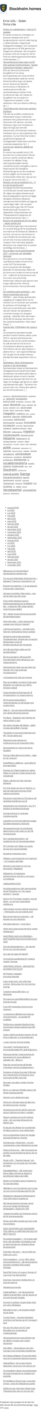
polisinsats (33, 444)
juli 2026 (11, 510)
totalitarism (18, 483)
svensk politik (11, 474)
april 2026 (11, 518)
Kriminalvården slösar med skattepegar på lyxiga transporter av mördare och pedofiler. (20, 1373)
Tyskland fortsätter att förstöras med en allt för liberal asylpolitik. (20, 1215)
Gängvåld (6, 410)
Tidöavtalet (25, 480)
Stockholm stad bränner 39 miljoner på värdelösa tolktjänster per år (19, 799)
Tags (36, 1405)
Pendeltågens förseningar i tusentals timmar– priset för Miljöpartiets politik (19, 1382)
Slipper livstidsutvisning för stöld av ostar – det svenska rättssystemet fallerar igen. (18, 1120)
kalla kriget (16, 416)
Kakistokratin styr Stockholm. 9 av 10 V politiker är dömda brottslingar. (19, 807)
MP (29, 438)
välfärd (18, 486)
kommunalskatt (8, 420)
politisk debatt (16, 448)
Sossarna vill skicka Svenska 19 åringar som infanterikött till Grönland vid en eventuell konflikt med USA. (19, 1075)
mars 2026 (11, 521)
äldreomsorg (6, 493)
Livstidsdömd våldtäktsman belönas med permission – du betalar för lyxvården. (18, 1017)
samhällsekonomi (8, 457)
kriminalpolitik (9, 425)
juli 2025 (11, 543)
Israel (27, 414)
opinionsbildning (8, 444)
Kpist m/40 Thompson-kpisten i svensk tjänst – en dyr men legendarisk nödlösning (20, 901)
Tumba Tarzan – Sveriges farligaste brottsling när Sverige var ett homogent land (20, 1320)
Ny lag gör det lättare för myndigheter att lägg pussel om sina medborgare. (19, 1129)
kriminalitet (30, 422)
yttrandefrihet (29, 490)
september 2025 (14, 537)
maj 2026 (11, 515)
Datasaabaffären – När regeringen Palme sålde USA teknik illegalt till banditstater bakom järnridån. (17, 1173)
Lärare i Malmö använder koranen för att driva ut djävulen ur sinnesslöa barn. (20, 1036)
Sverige (25, 474)
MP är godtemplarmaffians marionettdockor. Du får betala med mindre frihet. (18, 703)
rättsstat (33, 451)
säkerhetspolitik (8, 480)
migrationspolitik (11, 434)
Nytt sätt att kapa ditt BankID (15, 954)
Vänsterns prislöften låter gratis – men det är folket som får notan (19, 594)
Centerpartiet (27, 401)
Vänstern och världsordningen (16, 1097)
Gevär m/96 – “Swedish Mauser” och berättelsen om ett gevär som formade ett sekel (19, 1163)
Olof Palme (21, 441)
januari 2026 (12, 526)
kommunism (19, 419)
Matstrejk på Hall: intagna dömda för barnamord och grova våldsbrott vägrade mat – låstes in (18, 1057)
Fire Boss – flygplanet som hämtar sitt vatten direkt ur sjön (19, 719)
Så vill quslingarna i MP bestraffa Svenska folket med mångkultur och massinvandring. (18, 660)
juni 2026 (11, 513)
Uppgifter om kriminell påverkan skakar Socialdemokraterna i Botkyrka (19, 822)
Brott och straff (9, 401)
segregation (27, 457)
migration (29, 431)
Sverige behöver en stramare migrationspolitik (15, 814)
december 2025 (14, 529)
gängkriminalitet (26, 407)
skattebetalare (8, 460)
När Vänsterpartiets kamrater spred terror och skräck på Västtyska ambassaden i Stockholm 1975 (18, 1206)
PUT (31, 448)
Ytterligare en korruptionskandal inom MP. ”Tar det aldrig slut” (19, 734)
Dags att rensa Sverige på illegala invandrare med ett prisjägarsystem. (18, 1066)
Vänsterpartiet (12, 490)
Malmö (30, 428)
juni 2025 (11, 546)
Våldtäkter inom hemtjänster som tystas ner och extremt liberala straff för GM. (20, 1189)
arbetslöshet (32, 396)
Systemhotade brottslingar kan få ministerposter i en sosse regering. (18, 694)
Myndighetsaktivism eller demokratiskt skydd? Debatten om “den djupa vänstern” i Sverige (19, 891)
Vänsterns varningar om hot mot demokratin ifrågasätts (17, 867)
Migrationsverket (27, 435)
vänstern (24, 487)
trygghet (27, 483)
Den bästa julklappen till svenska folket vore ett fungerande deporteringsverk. (20, 1357)
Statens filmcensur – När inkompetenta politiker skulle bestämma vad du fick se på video (20, 1153)
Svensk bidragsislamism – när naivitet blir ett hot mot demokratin (19, 948)
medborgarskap (17, 432)
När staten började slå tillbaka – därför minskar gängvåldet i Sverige (19, 726)
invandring (20, 413)
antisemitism (7, 396)
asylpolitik (10, 398)
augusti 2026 (13, 507)
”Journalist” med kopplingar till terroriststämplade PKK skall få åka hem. (20, 1048)
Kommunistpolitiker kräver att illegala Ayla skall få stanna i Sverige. (19, 1136)
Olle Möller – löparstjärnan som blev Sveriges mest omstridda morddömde (19, 1349)
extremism (12, 408)
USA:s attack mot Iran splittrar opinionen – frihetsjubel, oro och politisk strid (20, 910)
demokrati (15, 404)
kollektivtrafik (26, 416)
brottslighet (20, 402)
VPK (14, 487)
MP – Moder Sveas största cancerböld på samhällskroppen (19, 615)
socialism (31, 463)
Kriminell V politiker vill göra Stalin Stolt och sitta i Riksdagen (19, 1303)
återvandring (15, 493)
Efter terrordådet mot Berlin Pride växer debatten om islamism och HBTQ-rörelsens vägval (20, 685)
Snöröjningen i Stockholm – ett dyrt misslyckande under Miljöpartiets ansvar (20, 1144)
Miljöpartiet (9, 438)
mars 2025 (11, 554)
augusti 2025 (13, 540)
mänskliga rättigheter (10, 441)
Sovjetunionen (18, 466)
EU (35, 405)
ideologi (27, 410)
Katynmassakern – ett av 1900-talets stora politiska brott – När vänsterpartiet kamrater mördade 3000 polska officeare (20, 1263)
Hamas (12, 410)
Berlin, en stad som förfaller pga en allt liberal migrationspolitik (19, 1091)
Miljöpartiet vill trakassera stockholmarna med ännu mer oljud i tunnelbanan (18, 876)
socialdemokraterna (15, 463)
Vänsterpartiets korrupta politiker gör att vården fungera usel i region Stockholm (19, 1340)
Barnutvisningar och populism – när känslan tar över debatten (18, 917)
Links (6, 1407)
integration (9, 413)
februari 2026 (13, 524)
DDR (33, 401)
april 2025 (11, 551)
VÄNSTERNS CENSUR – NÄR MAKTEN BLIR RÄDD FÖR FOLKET (18, 967)
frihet (17, 408)
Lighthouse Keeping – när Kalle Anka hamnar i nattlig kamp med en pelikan (19, 630)
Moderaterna (21, 438)
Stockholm (10, 470)
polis (27, 444)
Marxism (7, 431)
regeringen (7, 451)
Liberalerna (7, 428)
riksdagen (26, 451)
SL (28, 460)
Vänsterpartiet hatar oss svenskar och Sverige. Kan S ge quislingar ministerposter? (19, 670)
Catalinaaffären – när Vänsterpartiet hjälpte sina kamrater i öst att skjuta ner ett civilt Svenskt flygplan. (20, 1295)
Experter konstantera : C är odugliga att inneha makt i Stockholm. (20, 587)
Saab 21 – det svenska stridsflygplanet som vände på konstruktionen (19, 711)
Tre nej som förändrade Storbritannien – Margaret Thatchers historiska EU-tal (20, 579)
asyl (4, 399)
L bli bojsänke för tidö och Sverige (17, 677)
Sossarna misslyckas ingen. (14, 853)
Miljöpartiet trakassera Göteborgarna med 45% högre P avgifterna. (19, 1197)
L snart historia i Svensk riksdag (16, 1042)
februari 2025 (13, 556)
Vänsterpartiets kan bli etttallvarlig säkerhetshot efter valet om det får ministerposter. (18, 831)
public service (25, 448)
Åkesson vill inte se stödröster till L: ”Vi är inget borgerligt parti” (19, 183)
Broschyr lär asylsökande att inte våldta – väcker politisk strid (20, 222)
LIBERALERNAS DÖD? (12, 883)
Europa (5, 408)
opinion (27, 441)
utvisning (7, 486)
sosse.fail (7, 466)
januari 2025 (12, 559)
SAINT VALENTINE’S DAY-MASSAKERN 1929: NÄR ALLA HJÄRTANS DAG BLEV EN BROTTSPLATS (20, 1231)
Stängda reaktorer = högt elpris (16, 924)
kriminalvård (19, 425)
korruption (19, 423)
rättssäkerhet (8, 454)
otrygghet (16, 444)
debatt (6, 404)
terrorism (18, 480)
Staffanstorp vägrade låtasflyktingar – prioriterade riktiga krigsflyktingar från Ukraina (19, 1027)
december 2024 (14, 562)
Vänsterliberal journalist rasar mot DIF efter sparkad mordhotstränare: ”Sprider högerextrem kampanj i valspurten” (20, 65)
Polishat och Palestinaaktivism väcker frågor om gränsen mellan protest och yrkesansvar (19, 773)
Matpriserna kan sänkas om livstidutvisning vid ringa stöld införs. (18, 741)
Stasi (30, 466)
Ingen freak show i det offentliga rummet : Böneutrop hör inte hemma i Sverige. (19, 984)
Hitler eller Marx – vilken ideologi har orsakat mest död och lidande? (18, 622)
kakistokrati (7, 416)
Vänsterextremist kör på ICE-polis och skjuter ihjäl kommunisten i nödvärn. (19, 1111)
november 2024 (14, 565)
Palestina (22, 444)
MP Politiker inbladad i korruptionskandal (12, 975)
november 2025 (14, 532)
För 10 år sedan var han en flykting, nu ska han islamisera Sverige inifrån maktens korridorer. (19, 791)
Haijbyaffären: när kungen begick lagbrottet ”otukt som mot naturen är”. (19, 1364)
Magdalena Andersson (19, 428)
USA (35, 483)
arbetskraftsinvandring (19, 396)
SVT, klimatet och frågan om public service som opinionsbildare (18, 847)
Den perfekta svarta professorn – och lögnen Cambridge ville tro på (19, 293)
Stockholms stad (22, 470)
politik (7, 447)
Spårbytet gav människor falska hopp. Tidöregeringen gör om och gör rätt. (19, 1389)
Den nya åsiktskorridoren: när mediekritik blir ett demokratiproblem (19, 840)
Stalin (26, 466)
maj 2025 (11, 548)
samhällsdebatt (23, 453)
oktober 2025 (13, 535)
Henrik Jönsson (19, 410)
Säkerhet (26, 477)
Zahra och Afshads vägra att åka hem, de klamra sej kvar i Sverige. (19, 1103)
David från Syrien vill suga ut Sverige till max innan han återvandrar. (19, 1273)
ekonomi (30, 405)
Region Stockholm (17, 451)
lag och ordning (28, 426)
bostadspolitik (21, 399)
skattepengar (20, 459)
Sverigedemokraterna (12, 477)
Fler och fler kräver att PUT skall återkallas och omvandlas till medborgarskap (16, 1330)
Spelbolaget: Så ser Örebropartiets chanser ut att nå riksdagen (18, 364)
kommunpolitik (9, 422)
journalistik (32, 414)
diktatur (23, 405)
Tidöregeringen (8, 483)
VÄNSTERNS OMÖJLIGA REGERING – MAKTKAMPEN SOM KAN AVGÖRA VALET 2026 (20, 939)
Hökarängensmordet (12, 1287)
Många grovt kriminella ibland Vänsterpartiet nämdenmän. (15, 572)
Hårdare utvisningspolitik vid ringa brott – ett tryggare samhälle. (20, 859)
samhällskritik (18, 457)
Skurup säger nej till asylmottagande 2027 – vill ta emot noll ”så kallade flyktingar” (19, 253)
